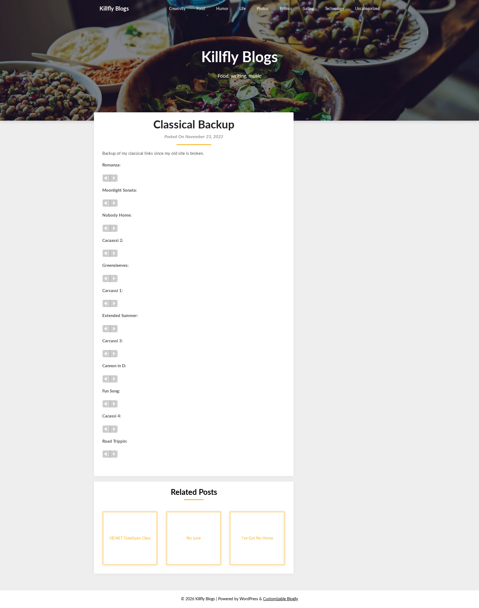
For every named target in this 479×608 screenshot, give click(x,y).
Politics (286, 9)
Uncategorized (367, 9)
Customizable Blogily (280, 599)
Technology (334, 9)
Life (243, 9)
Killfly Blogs (114, 9)
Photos (263, 9)
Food (201, 9)
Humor (222, 9)
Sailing (308, 9)
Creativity (177, 9)
